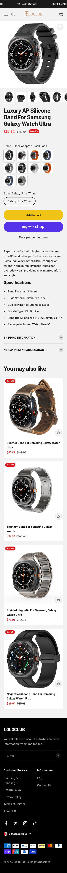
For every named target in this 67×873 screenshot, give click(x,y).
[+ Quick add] (58, 432)
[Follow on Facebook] (6, 823)
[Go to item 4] (44, 97)
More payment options (33, 237)
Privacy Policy (13, 797)
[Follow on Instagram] (25, 823)
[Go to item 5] (56, 97)
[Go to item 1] (9, 97)
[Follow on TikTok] (34, 823)
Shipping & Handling (11, 780)
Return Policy (12, 789)
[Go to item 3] (33, 97)
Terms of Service (15, 804)
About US (10, 811)
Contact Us (44, 785)
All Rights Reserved (39, 861)
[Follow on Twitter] (15, 823)
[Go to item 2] (21, 97)
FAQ (39, 778)
